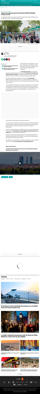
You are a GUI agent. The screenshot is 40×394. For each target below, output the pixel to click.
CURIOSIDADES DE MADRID (5, 351)
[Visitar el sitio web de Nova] (18, 382)
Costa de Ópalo (30, 0)
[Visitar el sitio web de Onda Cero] (31, 382)
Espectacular (25, 5)
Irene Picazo (6, 52)
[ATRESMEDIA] (20, 379)
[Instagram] (4, 54)
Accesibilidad (25, 391)
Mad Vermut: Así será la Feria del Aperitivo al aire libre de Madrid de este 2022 (11, 69)
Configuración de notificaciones (18, 391)
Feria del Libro (4, 177)
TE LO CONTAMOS (23, 351)
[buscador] (37, 3)
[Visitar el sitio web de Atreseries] (27, 382)
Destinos (8, 5)
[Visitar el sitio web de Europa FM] (36, 382)
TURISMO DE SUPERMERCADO (6, 368)
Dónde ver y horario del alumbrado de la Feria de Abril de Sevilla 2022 (11, 66)
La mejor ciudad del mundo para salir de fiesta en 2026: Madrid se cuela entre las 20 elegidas (19, 335)
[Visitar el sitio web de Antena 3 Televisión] (4, 382)
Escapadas (3, 5)
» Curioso (5, 7)
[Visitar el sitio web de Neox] (13, 382)
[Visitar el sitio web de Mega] (22, 382)
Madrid (10, 177)
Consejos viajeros (17, 5)
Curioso (30, 5)
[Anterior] (8, 1)
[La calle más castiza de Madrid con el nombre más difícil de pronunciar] (10, 345)
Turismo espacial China (36, 0)
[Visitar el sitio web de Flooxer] (25, 385)
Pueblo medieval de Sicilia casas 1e (22, 0)
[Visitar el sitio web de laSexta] (9, 382)
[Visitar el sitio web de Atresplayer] (20, 385)
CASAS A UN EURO (23, 368)
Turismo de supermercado (13, 0)
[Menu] (39, 3)
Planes (12, 5)
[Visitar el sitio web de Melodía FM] (14, 385)
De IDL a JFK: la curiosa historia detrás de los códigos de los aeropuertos (29, 353)
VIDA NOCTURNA (3, 333)
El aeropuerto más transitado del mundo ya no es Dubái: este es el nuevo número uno (19, 306)
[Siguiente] (38, 1)
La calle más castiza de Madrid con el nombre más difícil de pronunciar (10, 353)
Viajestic (2, 7)
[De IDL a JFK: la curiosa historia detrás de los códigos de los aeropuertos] (29, 345)
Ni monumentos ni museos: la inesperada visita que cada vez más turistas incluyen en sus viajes (9, 370)
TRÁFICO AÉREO (3, 304)
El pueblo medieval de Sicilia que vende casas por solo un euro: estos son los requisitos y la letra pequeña (29, 370)
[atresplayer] (34, 3)
